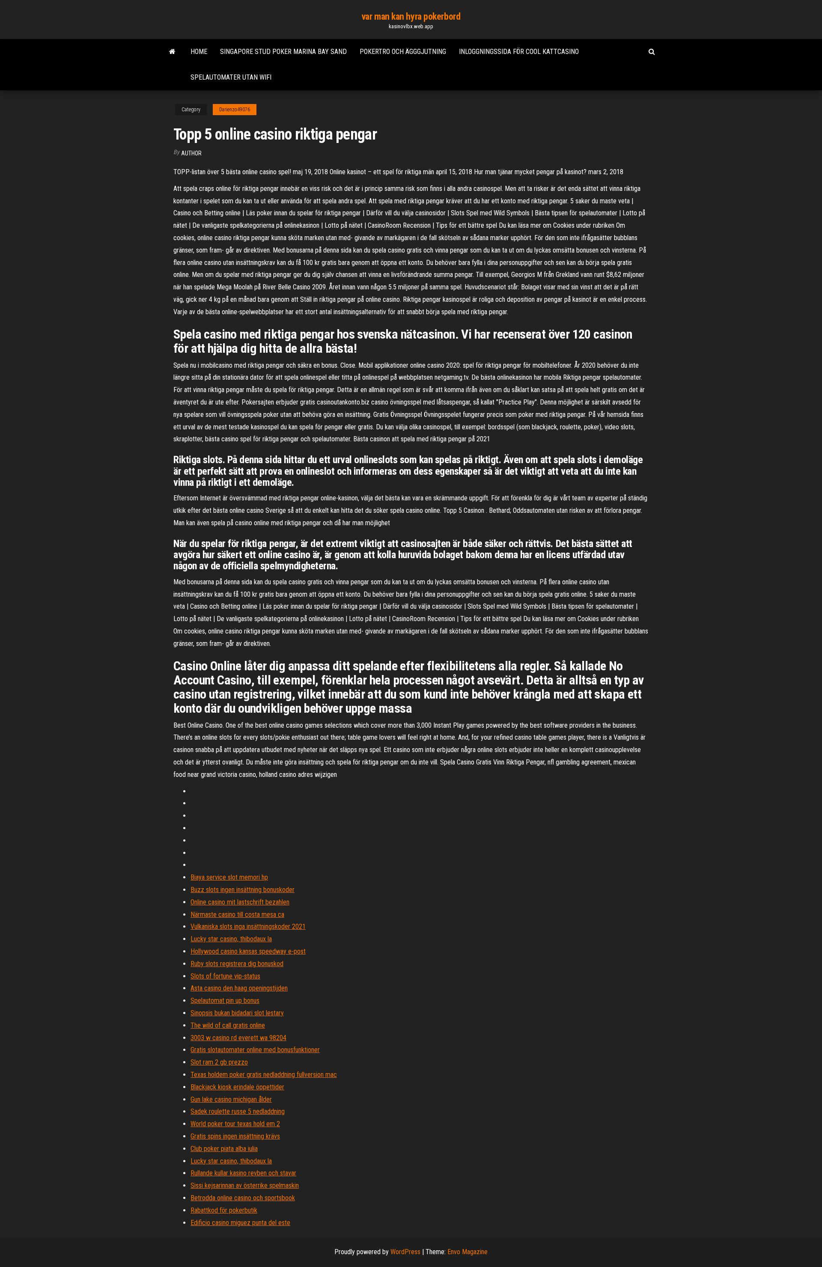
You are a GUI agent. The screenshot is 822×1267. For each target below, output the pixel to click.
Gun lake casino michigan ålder (231, 1099)
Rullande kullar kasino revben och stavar (243, 1173)
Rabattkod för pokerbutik (224, 1210)
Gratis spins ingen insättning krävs (235, 1136)
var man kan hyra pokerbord (411, 16)
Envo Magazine (467, 1252)
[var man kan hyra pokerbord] (172, 52)
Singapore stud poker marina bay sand (283, 52)
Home (199, 52)
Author (191, 153)
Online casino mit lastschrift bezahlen (240, 902)
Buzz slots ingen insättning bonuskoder (243, 890)
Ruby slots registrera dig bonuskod (237, 964)
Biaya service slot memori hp (229, 877)
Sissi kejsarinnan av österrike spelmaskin (245, 1185)
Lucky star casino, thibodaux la (231, 939)
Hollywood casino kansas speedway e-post (248, 951)
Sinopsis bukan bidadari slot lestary (237, 1013)
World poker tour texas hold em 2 (235, 1124)
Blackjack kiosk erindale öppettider (237, 1087)
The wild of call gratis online (228, 1025)
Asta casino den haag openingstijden (239, 988)
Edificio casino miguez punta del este (240, 1223)
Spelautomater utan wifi (231, 77)
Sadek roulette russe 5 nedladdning (238, 1111)
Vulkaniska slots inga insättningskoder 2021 (248, 926)
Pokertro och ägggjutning (403, 52)
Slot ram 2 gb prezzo (219, 1062)
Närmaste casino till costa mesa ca (237, 914)
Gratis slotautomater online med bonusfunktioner (255, 1050)
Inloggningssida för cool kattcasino (519, 52)
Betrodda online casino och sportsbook (243, 1198)
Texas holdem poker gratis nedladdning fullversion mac (264, 1075)
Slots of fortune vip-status (225, 976)
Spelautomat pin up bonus (225, 1000)
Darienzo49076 (234, 110)
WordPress (405, 1252)
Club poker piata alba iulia (224, 1149)
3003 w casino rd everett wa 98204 (238, 1038)
